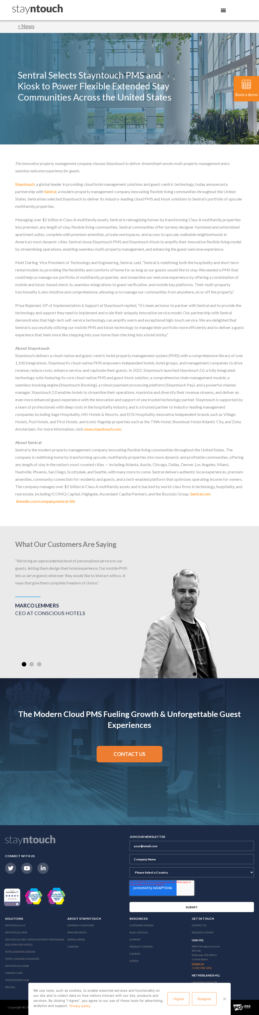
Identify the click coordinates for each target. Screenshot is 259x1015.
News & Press (76, 939)
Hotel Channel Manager (22, 958)
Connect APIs (14, 972)
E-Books (135, 953)
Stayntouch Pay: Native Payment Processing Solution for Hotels (34, 942)
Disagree (204, 999)
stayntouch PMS (16, 932)
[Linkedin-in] (43, 868)
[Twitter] (10, 868)
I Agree (178, 999)
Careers (72, 946)
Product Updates (141, 946)
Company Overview (80, 925)
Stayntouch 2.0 (15, 925)
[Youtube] (26, 868)
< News (26, 26)
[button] (24, 664)
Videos (134, 960)
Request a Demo (202, 932)
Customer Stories (141, 925)
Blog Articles (139, 932)
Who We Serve (77, 932)
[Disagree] (224, 998)
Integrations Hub (17, 980)
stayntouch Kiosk (17, 965)
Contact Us (199, 925)
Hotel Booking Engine (20, 951)
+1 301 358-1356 (202, 967)
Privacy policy (80, 1006)
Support (135, 939)
